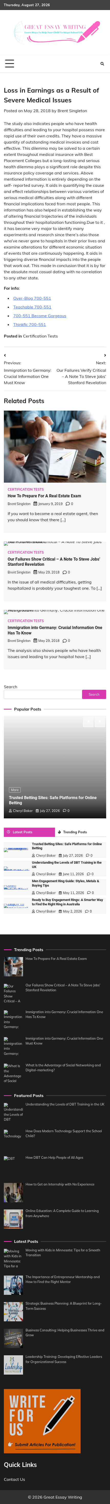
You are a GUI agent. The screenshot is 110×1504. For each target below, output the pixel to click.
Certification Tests (40, 336)
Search (10, 686)
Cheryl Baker (23, 811)
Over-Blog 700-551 (32, 298)
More (15, 790)
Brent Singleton (72, 110)
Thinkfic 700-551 (29, 324)
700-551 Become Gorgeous (39, 315)
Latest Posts (22, 832)
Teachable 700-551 (32, 306)
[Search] (102, 64)
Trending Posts (75, 832)
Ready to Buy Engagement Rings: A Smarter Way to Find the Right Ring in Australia (67, 902)
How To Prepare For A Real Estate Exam (44, 495)
